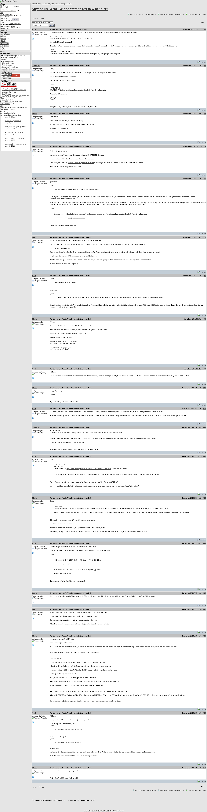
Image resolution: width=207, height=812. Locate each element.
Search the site (5, 113)
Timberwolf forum (8, 90)
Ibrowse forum (7, 79)
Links (2, 22)
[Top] (202, 61)
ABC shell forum (8, 63)
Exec (2, 48)
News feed (4, 7)
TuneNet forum (7, 94)
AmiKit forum (7, 65)
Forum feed (4, 9)
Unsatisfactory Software (63, 4)
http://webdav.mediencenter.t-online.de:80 (76, 90)
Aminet (2, 36)
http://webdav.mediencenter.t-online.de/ (63, 76)
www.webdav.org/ (75, 729)
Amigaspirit (4, 38)
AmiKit (3, 40)
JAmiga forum (7, 80)
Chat (1, 13)
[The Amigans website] (8, 1)
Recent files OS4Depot (8, 11)
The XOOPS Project (117, 811)
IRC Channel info (6, 15)
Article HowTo (5, 109)
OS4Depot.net (5, 26)
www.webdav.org (75, 742)
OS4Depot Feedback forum (11, 57)
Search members (5, 115)
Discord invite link (6, 20)
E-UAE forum (7, 75)
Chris (34, 29)
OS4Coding (4, 44)
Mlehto (34, 114)
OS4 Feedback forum (9, 55)
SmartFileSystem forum (10, 88)
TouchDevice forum (9, 92)
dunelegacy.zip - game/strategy (15, 138)
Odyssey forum (7, 82)
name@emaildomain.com (72, 167)
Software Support (48, 4)
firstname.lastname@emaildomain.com (81, 163)
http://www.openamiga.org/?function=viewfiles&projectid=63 (71, 38)
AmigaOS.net (5, 34)
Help (1, 106)
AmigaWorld (4, 46)
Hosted (2, 51)
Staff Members (5, 104)
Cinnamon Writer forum (10, 67)
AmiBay (3, 42)
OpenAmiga (4, 28)
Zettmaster (36, 66)
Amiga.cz (3, 49)
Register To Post (38, 18)
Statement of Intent (6, 100)
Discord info (4, 18)
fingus (34, 593)
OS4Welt (3, 30)
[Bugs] (12, 26)
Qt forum (5, 86)
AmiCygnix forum (8, 61)
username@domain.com (70, 256)
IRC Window (4, 17)
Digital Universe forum (10, 71)
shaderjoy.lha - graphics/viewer (15, 144)
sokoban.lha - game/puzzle (14, 132)
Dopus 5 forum (7, 73)
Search (2, 111)
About (2, 98)
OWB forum (6, 84)
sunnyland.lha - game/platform (15, 126)
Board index (36, 4)
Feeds (2, 5)
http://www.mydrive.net (155, 46)
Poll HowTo (4, 108)
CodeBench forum (8, 69)
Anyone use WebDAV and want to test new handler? (70, 9)
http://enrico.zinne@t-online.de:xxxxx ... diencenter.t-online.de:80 (84, 432)
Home (2, 3)
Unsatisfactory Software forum (12, 96)
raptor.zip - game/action (13, 121)
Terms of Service (6, 102)
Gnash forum (6, 77)
